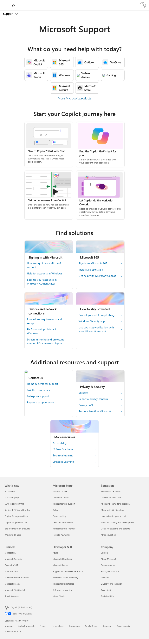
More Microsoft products (74, 98)
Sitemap (8, 625)
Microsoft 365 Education (112, 509)
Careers (104, 552)
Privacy (43, 625)
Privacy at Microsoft (110, 571)
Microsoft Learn (60, 565)
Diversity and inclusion (111, 583)
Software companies (62, 590)
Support (8, 14)
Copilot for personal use (16, 522)
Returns (56, 509)
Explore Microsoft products (17, 528)
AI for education (108, 534)
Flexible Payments (61, 534)
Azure (55, 552)
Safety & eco (91, 625)
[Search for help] (13, 5)
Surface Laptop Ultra (14, 503)
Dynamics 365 (11, 565)
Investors (105, 577)
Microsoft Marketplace (63, 583)
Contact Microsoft (26, 625)
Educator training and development (117, 522)
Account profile (60, 491)
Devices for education (111, 497)
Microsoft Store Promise (64, 528)
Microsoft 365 (11, 571)
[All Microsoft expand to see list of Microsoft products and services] (5, 5)
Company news (108, 565)
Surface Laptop (12, 497)
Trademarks (74, 625)
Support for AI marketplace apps (68, 571)
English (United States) (21, 607)
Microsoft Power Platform (17, 577)
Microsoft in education (111, 491)
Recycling (106, 625)
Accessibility (107, 590)
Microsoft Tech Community (65, 577)
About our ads (123, 625)
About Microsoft (108, 558)
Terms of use (58, 625)
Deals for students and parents (115, 528)
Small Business (12, 596)
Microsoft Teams (12, 583)
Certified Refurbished (63, 522)
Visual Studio (59, 596)
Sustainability (107, 596)
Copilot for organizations (16, 516)
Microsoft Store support (64, 503)
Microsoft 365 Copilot (15, 590)
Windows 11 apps (13, 534)
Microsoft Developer (62, 558)
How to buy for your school (113, 516)
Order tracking (59, 516)
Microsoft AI (10, 552)
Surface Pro (10, 491)
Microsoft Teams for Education (115, 503)
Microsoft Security (13, 558)
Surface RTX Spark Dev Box (17, 509)
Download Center (61, 497)
